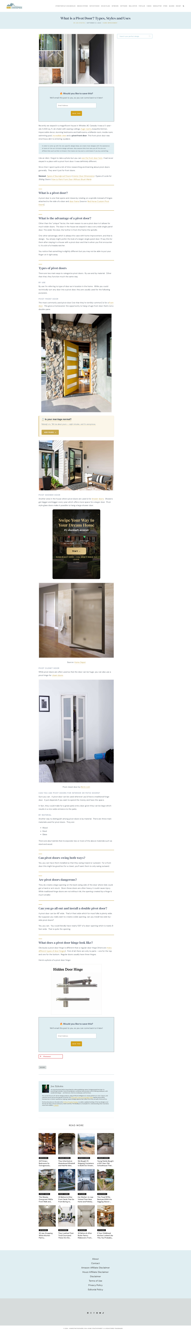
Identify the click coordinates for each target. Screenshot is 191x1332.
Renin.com (85, 787)
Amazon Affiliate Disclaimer (95, 1267)
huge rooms (86, 129)
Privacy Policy (95, 1285)
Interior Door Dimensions (83, 176)
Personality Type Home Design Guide (82, 1097)
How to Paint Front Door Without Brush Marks (71, 179)
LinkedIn (56, 1105)
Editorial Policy (95, 1289)
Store (165, 6)
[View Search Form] (183, 6)
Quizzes (171, 6)
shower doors (98, 499)
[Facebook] (94, 1313)
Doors (42, 1067)
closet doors (57, 675)
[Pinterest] (97, 1313)
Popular (142, 6)
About (95, 1258)
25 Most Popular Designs (70, 1102)
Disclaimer (95, 1276)
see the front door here (92, 158)
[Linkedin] (87, 1313)
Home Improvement (110, 23)
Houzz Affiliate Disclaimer (95, 1272)
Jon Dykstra (80, 23)
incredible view (59, 135)
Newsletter (157, 6)
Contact (95, 1263)
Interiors (115, 6)
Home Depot (80, 662)
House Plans (105, 6)
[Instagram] (90, 1313)
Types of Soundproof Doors (59, 176)
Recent (178, 6)
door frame (74, 201)
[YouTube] (100, 1313)
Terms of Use (95, 1280)
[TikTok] (103, 1313)
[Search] (150, 36)
